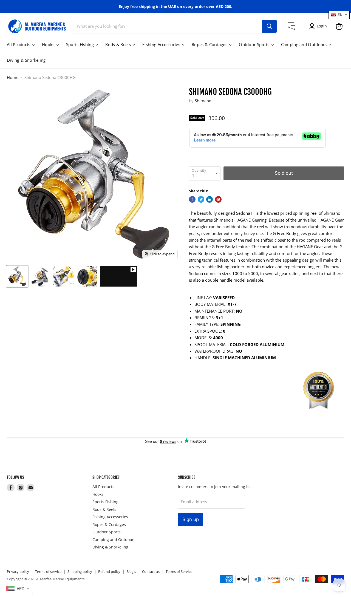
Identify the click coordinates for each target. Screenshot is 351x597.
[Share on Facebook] (192, 199)
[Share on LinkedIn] (209, 199)
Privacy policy (18, 571)
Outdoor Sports (255, 44)
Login (322, 26)
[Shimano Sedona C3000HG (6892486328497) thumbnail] (17, 276)
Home (12, 77)
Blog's (131, 571)
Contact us (151, 571)
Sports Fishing (80, 44)
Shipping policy (79, 571)
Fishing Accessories (161, 44)
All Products (19, 44)
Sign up (190, 519)
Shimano (203, 100)
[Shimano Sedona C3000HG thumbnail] (118, 276)
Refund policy (109, 571)
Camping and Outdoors (304, 44)
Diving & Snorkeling (26, 60)
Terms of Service (179, 571)
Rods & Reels (118, 44)
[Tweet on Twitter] (201, 199)
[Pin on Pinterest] (218, 199)
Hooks (49, 44)
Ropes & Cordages (210, 44)
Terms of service (48, 571)
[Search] (269, 26)
